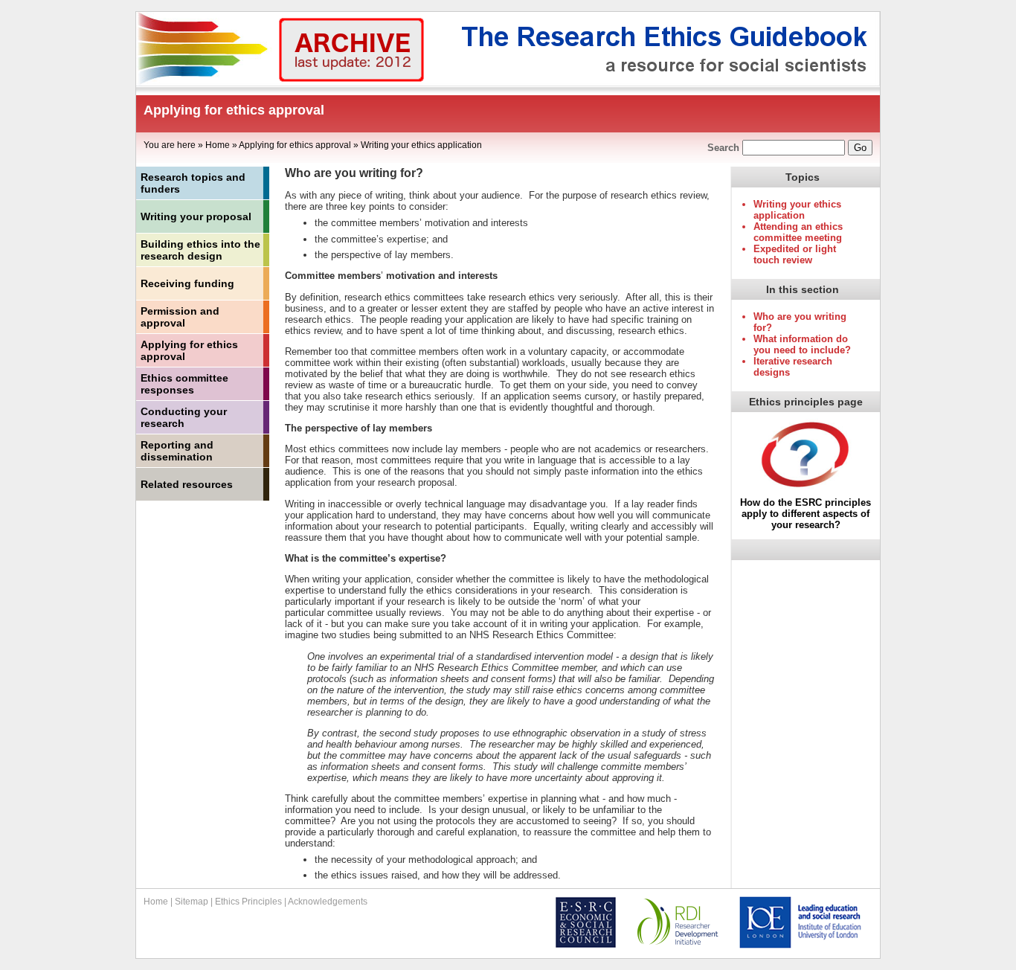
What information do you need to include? (802, 344)
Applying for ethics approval (295, 145)
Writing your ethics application (421, 145)
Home (217, 145)
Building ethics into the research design (200, 250)
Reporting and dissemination (177, 451)
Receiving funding (187, 283)
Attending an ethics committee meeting (798, 232)
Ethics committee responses (184, 384)
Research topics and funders (193, 183)
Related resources (187, 484)
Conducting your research (184, 417)
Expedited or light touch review (794, 254)
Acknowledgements (327, 901)
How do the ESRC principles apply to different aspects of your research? (805, 513)
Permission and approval (180, 317)
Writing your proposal (196, 216)
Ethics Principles (248, 901)
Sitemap (191, 901)
